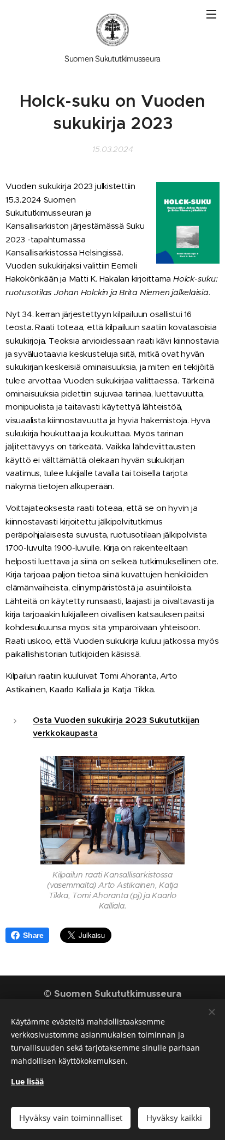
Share (33, 935)
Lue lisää (27, 1081)
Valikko (211, 14)
